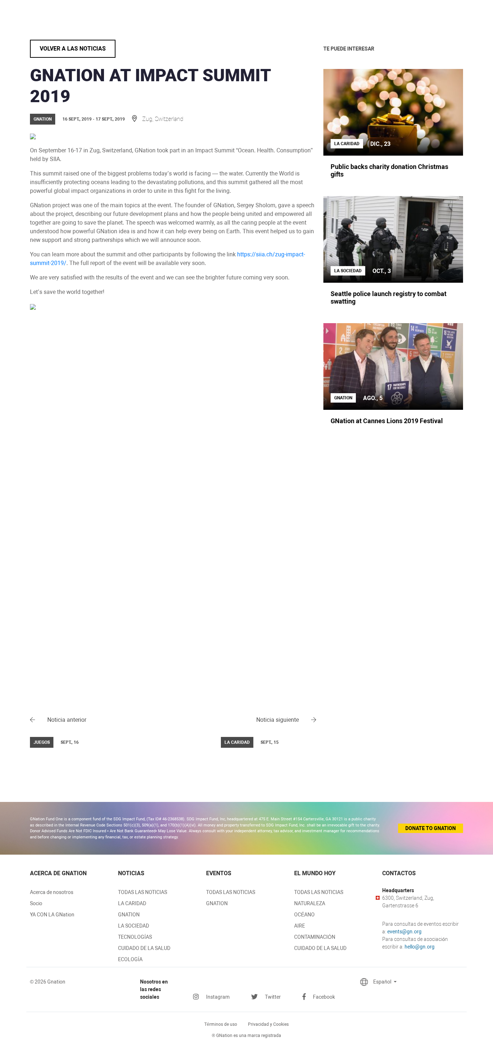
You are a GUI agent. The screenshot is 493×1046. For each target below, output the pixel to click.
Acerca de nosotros (51, 892)
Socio (36, 903)
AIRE (299, 926)
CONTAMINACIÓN (314, 937)
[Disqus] (173, 423)
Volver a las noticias (73, 48)
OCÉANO (304, 914)
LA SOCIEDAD (133, 926)
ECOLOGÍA (130, 959)
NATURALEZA (309, 903)
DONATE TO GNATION (430, 828)
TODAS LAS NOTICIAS (142, 892)
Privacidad (268, 1024)
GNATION (129, 914)
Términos (220, 1024)
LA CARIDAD (132, 903)
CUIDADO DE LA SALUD (144, 948)
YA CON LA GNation (52, 914)
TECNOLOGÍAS (135, 937)
